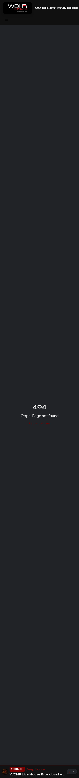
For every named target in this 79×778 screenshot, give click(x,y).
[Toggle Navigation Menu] (6, 19)
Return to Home (40, 423)
